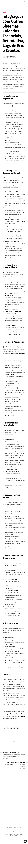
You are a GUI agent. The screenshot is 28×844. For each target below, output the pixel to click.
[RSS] (17, 827)
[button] (24, 2)
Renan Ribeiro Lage (10, 56)
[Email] (18, 728)
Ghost (14, 834)
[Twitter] (8, 728)
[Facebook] (11, 728)
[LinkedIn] (14, 728)
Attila (21, 834)
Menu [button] (7, 2)
